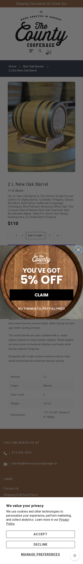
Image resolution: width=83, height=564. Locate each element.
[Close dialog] (78, 250)
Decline (41, 544)
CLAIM (42, 295)
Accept (40, 534)
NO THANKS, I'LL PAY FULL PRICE (41, 308)
